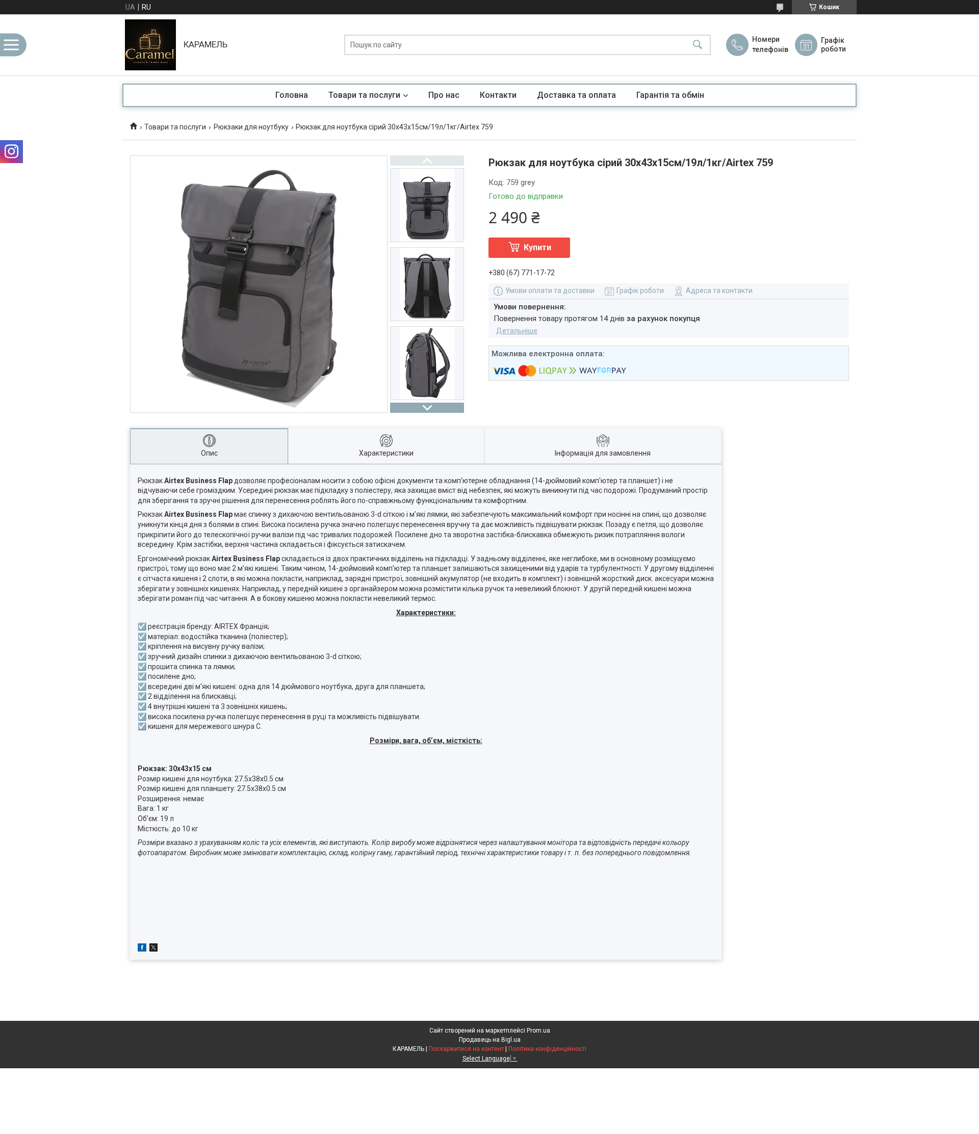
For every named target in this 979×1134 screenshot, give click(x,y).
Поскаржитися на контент (466, 1048)
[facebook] (142, 949)
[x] (153, 949)
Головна (291, 95)
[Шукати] (697, 45)
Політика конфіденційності (547, 1048)
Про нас (443, 95)
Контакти (498, 95)
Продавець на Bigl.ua (490, 1039)
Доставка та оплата (576, 95)
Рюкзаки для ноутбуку (251, 127)
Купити (537, 247)
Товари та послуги (364, 95)
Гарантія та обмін (670, 95)
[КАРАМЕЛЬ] (150, 44)
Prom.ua (538, 1030)
